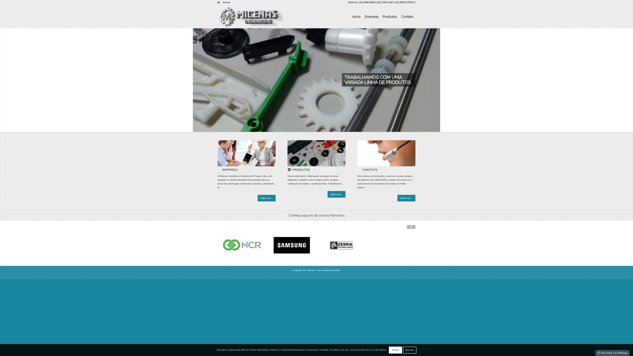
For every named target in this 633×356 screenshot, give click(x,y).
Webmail (226, 2)
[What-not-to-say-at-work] (247, 153)
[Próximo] (630, 80)
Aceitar (395, 350)
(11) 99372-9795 (404, 2)
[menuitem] (225, 2)
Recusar (410, 350)
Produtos (390, 17)
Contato (407, 17)
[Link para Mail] (218, 2)
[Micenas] (251, 16)
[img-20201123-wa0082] (316, 153)
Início (356, 17)
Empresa (371, 17)
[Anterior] (3, 80)
